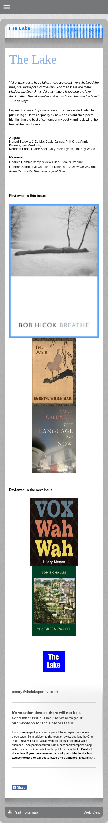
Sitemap (31, 812)
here (92, 757)
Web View (92, 812)
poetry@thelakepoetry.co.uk (35, 692)
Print (17, 812)
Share (21, 787)
